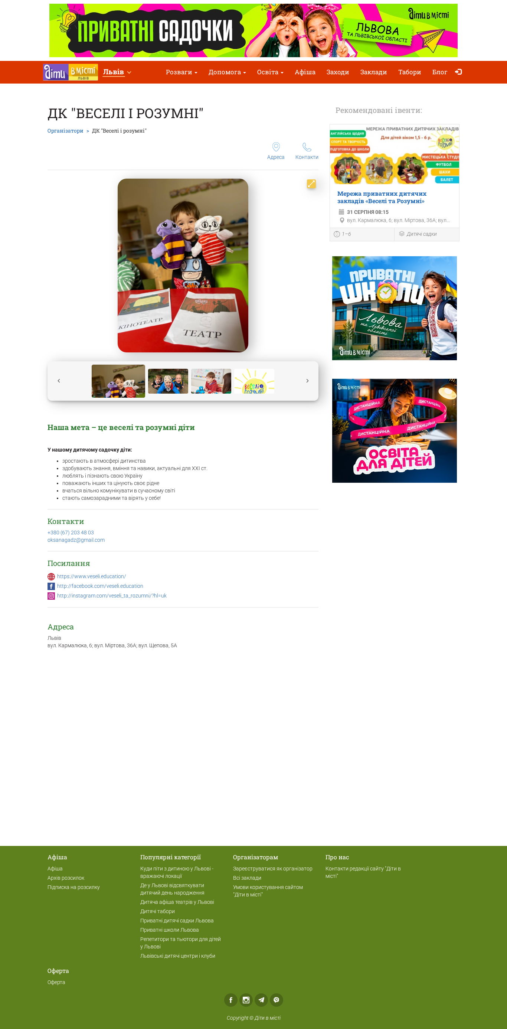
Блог (440, 72)
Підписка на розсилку (74, 887)
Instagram (246, 1000)
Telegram (261, 1000)
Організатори (66, 130)
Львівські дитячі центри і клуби (177, 956)
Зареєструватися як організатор (273, 869)
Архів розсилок (66, 878)
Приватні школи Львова (169, 930)
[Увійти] (460, 72)
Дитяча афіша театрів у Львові (177, 902)
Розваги (180, 72)
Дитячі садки (422, 234)
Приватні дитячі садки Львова (177, 921)
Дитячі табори (157, 911)
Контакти (306, 157)
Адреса (276, 157)
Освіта (268, 72)
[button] (117, 72)
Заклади (373, 72)
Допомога (225, 72)
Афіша (305, 72)
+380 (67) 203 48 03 (71, 532)
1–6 (346, 234)
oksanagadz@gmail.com (76, 540)
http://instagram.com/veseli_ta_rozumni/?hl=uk (112, 596)
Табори (409, 72)
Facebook (231, 1000)
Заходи (338, 72)
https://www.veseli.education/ (91, 576)
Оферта (56, 982)
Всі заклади (247, 878)
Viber (276, 1000)
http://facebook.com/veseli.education (100, 586)
